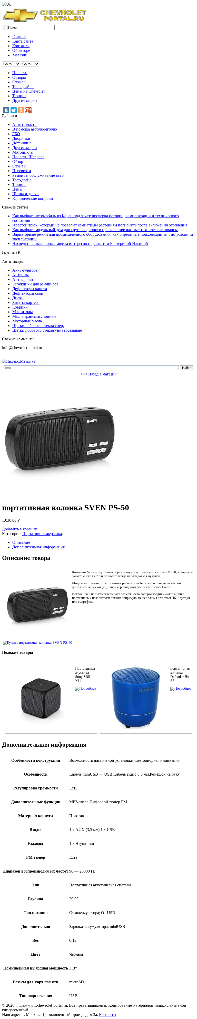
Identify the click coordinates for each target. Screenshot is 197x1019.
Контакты (20, 46)
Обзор (17, 161)
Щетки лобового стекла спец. (38, 325)
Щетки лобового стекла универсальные (47, 330)
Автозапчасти (24, 124)
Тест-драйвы (23, 86)
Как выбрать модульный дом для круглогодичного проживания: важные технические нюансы (95, 229)
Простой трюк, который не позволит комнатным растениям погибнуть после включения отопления (99, 225)
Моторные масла (27, 321)
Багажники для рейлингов (35, 284)
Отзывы (19, 82)
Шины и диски (25, 194)
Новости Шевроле (28, 157)
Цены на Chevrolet (28, 91)
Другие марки (24, 100)
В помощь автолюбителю (34, 129)
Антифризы (22, 279)
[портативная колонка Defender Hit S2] (180, 688)
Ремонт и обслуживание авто (38, 175)
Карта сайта (22, 41)
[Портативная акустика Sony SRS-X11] (85, 688)
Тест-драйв (22, 180)
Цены (17, 189)
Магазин (19, 55)
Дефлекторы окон (27, 293)
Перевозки (21, 171)
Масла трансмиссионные (34, 316)
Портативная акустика (42, 533)
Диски (18, 298)
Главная (19, 36)
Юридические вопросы (32, 198)
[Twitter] (14, 110)
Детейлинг (21, 143)
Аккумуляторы (25, 270)
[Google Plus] (28, 110)
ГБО (16, 134)
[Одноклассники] (21, 110)
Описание (21, 542)
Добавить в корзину (19, 529)
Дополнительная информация (38, 547)
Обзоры (19, 77)
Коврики (20, 307)
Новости (19, 73)
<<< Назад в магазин (98, 374)
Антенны (20, 275)
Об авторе (21, 50)
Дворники (21, 138)
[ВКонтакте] (6, 110)
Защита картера (26, 302)
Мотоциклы (22, 152)
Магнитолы (22, 312)
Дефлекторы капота (29, 288)
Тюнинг (19, 96)
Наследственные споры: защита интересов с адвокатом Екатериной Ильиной (80, 243)
